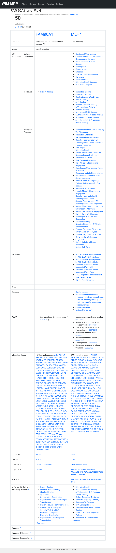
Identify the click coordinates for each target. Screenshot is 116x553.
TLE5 (44, 431)
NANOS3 (81, 398)
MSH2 (96, 393)
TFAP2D (74, 421)
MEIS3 (63, 401)
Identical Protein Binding (50, 489)
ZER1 (99, 426)
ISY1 (38, 390)
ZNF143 (39, 444)
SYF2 (86, 418)
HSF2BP (61, 388)
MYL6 (100, 395)
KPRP (80, 388)
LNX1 (49, 398)
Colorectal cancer (83, 307)
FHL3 (61, 375)
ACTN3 (62, 355)
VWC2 (50, 439)
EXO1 (85, 378)
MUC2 (90, 395)
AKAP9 (39, 357)
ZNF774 (95, 431)
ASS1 (84, 362)
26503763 (89, 347)
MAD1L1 (51, 401)
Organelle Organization (49, 515)
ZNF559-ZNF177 (85, 431)
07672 (38, 459)
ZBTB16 (64, 439)
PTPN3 (81, 408)
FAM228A (54, 375)
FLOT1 (46, 378)
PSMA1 (98, 406)
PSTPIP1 (39, 418)
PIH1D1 (64, 411)
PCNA (100, 401)
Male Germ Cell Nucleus (85, 61)
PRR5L (92, 406)
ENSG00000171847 (44, 464)
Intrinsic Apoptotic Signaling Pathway (87, 513)
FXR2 (38, 380)
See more (41, 523)
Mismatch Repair (82, 150)
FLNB (73, 383)
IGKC (86, 385)
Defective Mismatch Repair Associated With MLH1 (87, 265)
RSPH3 (74, 413)
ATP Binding (81, 102)
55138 (38, 454)
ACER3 (83, 357)
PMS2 (92, 403)
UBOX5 (97, 424)
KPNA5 (74, 388)
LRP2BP (55, 398)
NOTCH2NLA (41, 408)
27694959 (44, 319)
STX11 (45, 429)
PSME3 (62, 416)
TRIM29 (94, 421)
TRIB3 (38, 434)
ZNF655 (46, 446)
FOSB (51, 378)
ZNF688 (53, 446)
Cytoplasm (44, 494)
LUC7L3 (99, 388)
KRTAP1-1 (40, 395)
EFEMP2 (62, 372)
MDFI (57, 401)
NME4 (100, 398)
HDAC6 (81, 385)
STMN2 (39, 429)
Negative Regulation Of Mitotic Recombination (88, 225)
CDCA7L (91, 370)
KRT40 (64, 393)
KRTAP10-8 (49, 395)
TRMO (100, 421)
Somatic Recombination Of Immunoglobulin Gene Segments (89, 202)
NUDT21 (50, 408)
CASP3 (81, 367)
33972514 (93, 329)
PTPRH (87, 408)
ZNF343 (53, 444)
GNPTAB (39, 383)
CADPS (65, 362)
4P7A (78, 479)
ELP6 (73, 378)
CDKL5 (98, 370)
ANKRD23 (54, 357)
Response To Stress (84, 157)
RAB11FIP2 (49, 418)
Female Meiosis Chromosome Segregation (88, 192)
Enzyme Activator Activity (86, 104)
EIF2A (98, 375)
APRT (73, 362)
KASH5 (50, 390)
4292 (73, 454)
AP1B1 (94, 360)
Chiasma (79, 71)
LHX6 (64, 395)
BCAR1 (44, 362)
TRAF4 (63, 431)
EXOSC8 (46, 375)
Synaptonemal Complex (85, 59)
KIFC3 (56, 390)
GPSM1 (39, 385)
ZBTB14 (57, 439)
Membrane (80, 76)
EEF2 (92, 375)
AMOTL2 (46, 357)
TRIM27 (52, 434)
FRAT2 (79, 383)
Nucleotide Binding (83, 91)
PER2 (73, 403)
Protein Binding (46, 91)
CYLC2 (74, 375)
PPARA (53, 413)
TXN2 (85, 424)
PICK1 (57, 411)
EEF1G (86, 375)
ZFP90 (80, 429)
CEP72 (45, 370)
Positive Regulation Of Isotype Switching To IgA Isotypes (88, 230)
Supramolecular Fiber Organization (54, 504)
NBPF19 (52, 406)
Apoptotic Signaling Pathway (87, 499)
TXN (80, 424)
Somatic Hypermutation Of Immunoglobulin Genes (86, 197)
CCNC (43, 367)
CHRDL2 (58, 370)
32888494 (79, 335)
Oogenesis (80, 239)
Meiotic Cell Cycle (83, 247)
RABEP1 (58, 418)
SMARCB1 (59, 424)
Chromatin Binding (83, 94)
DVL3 (55, 372)
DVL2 (50, 372)
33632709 (79, 340)
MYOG (45, 406)
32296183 (74, 14)
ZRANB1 (39, 449)
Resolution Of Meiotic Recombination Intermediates (87, 136)
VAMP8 (74, 426)
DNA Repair (80, 147)
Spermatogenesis (83, 178)
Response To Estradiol (85, 502)
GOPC (54, 383)
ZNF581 (39, 446)
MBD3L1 (95, 390)
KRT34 (51, 393)
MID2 (38, 403)
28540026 (92, 324)
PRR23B (55, 416)
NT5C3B (74, 401)
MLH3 (79, 393)
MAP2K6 (87, 390)
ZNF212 (46, 444)
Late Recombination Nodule (87, 74)
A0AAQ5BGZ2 (90, 471)
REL (37, 421)
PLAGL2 (39, 413)
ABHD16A (75, 357)
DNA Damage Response (85, 160)
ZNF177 (93, 429)
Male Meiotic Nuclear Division (88, 175)
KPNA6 (39, 393)
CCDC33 (74, 370)
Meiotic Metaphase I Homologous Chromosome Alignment (89, 207)
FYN (43, 380)
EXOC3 (91, 378)
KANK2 (43, 390)
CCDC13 (56, 365)
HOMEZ (47, 388)
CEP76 (51, 370)
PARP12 (87, 401)
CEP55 (61, 367)
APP (44, 360)
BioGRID (18, 27)
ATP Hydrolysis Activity (85, 107)
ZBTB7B (39, 441)
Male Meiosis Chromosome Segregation (87, 164)
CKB (93, 372)
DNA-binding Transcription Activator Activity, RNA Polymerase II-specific (50, 510)
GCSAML (57, 380)
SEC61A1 (82, 413)
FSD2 (57, 378)
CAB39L (95, 365)
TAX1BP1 (53, 429)
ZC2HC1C (55, 441)
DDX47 (80, 375)
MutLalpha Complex (84, 84)
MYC (96, 395)
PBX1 (63, 408)
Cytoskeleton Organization (51, 497)
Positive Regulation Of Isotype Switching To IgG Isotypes (88, 235)
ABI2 (56, 355)
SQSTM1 (99, 416)
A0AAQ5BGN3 (77, 471)
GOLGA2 (47, 383)
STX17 (80, 418)
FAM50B (74, 380)
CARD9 (49, 365)
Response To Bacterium (85, 188)
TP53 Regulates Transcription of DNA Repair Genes (89, 276)
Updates (59, 4)
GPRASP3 (62, 383)
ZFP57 (74, 429)
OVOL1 (57, 408)
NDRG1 (88, 398)
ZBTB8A (46, 441)
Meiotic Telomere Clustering (87, 213)
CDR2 (55, 367)
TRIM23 (44, 434)
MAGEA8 (79, 390)
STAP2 (74, 418)
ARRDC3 (59, 360)
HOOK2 (54, 388)
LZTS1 (38, 401)
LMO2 (44, 398)
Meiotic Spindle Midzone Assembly (86, 243)
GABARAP (93, 383)
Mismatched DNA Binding (86, 112)
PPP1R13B (61, 413)
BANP (38, 362)
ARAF (79, 362)
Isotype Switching (83, 221)
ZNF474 (74, 431)
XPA (79, 426)
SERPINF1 (75, 416)
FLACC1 (39, 378)
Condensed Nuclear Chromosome (89, 56)
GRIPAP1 (47, 385)
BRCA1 (74, 365)
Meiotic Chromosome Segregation (89, 211)
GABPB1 (49, 380)
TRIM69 (53, 436)
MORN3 (56, 403)
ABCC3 (94, 355)
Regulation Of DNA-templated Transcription (52, 518)
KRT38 (57, 393)
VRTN (45, 439)
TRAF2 (57, 431)
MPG (91, 393)
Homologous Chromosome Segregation (86, 217)
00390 (73, 459)
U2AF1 (91, 424)
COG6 (64, 370)
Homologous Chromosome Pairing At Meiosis (89, 169)
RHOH (42, 421)
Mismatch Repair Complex (86, 82)
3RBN (73, 479)
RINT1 (48, 421)
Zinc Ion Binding (46, 492)
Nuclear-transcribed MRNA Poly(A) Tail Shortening (90, 130)
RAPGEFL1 (88, 411)
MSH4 (79, 395)
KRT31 (45, 393)
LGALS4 (91, 388)
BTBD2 (81, 365)
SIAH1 (44, 424)
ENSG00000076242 (79, 464)
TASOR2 (92, 418)
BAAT (94, 362)
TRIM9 (59, 436)
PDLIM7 (44, 411)
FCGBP (98, 380)
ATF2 (89, 362)
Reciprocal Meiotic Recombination (89, 173)
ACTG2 (90, 357)
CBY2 (86, 367)
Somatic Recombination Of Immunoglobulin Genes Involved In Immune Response (90, 142)
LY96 (73, 390)
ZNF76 (59, 446)
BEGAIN (51, 362)
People (41, 4)
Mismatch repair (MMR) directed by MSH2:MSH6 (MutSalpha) (89, 255)
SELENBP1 (91, 413)
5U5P (83, 479)
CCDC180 (94, 367)
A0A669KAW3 (89, 469)
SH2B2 (38, 424)
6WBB (95, 479)
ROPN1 (54, 421)
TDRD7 (99, 418)
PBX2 (38, 411)
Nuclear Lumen (82, 79)
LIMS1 (38, 398)
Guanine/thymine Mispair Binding (89, 114)
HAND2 (54, 385)
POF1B (46, 413)
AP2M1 (39, 360)
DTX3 (45, 372)
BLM (100, 362)
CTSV (98, 372)
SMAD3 (51, 424)
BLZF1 (58, 362)
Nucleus (79, 64)
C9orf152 (88, 365)
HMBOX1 (61, 385)
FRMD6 (85, 383)
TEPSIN (60, 429)
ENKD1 (39, 375)
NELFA (95, 398)
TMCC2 (50, 431)
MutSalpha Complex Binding (87, 117)
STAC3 (59, 426)
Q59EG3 (81, 474)
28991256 (93, 342)
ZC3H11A (92, 426)
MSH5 (84, 395)
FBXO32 (90, 380)
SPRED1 (45, 426)
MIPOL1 (44, 403)
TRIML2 (39, 439)
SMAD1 (84, 416)
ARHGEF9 (51, 360)
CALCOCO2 (40, 365)
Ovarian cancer (82, 292)
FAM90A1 (44, 34)
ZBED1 (85, 426)
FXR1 (62, 378)
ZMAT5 (86, 429)
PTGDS (74, 408)
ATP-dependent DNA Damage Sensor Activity (88, 121)
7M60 (73, 482)
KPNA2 (97, 385)
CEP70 (38, 370)
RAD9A (74, 411)
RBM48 (65, 418)
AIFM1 (101, 357)
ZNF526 (60, 444)
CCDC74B (83, 370)
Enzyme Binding (82, 109)
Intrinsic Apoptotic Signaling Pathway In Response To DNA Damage (88, 183)
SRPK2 (52, 426)
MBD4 (73, 393)
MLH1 (76, 34)
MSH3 (73, 395)
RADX (80, 411)
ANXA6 (88, 360)
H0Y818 (99, 471)
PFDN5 (51, 411)
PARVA (94, 401)
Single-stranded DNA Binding (87, 96)
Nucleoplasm (81, 66)
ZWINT (46, 449)
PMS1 (87, 403)
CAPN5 (74, 367)
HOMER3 (39, 388)
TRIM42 (59, 434)
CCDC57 (63, 365)
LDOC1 (58, 395)
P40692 (74, 474)
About (24, 4)
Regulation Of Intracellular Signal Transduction (53, 501)
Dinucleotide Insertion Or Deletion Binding (89, 508)
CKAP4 (88, 372)
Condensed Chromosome (86, 53)
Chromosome (81, 69)
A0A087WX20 (76, 469)
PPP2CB (84, 406)
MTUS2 (39, 406)
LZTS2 (44, 401)
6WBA (89, 479)
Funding (50, 4)
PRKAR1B (47, 416)
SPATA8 (91, 416)
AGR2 (95, 357)
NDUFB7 (59, 406)
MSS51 (63, 403)
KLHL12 (62, 390)
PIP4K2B (80, 403)
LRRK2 (63, 398)
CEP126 (74, 372)
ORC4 (81, 401)
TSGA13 (74, 424)
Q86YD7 (39, 469)
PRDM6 (39, 416)
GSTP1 (74, 385)
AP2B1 (100, 360)
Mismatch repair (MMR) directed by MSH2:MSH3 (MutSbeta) (89, 260)
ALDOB (81, 360)
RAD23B (94, 408)
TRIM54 (39, 436)
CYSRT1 (39, 372)
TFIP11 (39, 431)
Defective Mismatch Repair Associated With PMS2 (87, 270)
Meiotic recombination (85, 279)
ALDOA (74, 360)
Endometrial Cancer (84, 309)
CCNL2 (49, 367)
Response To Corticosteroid (87, 517)
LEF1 (85, 388)
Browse (32, 4)
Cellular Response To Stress (87, 497)
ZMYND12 (64, 441)
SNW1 (38, 426)
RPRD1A (61, 421)
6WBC (100, 479)
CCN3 (38, 367)
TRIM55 (46, 436)
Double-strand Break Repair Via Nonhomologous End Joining (88, 153)
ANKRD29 (63, 357)
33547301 (79, 319)
